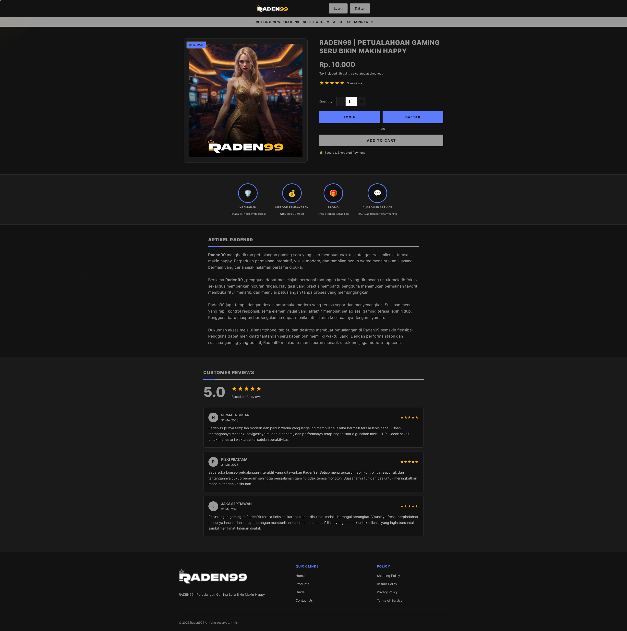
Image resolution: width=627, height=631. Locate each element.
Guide (300, 592)
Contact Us (304, 600)
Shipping (344, 73)
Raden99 (217, 254)
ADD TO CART (381, 140)
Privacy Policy (387, 592)
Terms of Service (390, 600)
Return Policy (387, 584)
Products (302, 584)
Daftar (360, 8)
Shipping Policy (388, 576)
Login (338, 8)
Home (300, 576)
